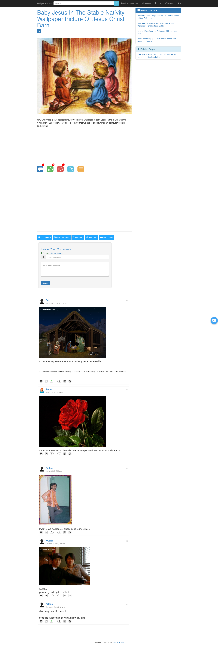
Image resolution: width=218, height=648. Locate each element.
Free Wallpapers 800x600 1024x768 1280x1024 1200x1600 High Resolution (157, 55)
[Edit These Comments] (70, 381)
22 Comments (45, 237)
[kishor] (55, 500)
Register (170, 3)
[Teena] (72, 422)
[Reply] (41, 381)
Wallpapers (146, 3)
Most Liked (78, 237)
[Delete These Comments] (64, 381)
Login (158, 3)
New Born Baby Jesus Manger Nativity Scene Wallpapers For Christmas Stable (156, 24)
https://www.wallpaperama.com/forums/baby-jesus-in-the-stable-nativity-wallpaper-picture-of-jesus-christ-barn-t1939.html (82, 371)
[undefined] (46, 381)
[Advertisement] (84, 145)
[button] (179, 3)
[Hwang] (64, 567)
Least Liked (92, 237)
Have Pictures (107, 237)
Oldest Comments (63, 237)
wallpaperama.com (130, 3)
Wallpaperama (44, 3)
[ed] (72, 333)
